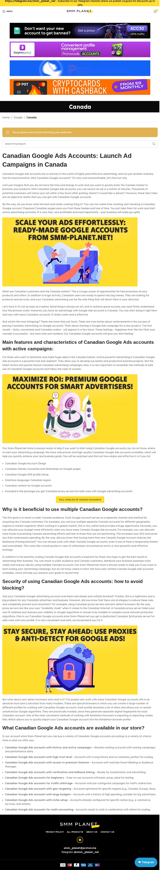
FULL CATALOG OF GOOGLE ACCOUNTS (80, 499)
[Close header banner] (156, 3)
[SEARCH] (154, 143)
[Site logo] (80, 11)
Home (6, 117)
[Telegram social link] (80, 840)
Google (18, 117)
